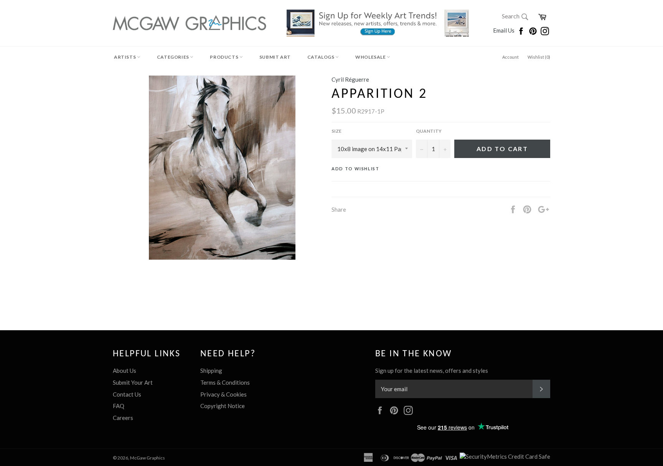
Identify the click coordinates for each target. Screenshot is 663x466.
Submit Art (275, 57)
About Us (124, 370)
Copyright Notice (222, 405)
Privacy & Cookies (223, 394)
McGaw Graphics (147, 458)
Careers (123, 417)
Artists (125, 57)
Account (510, 56)
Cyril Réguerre (350, 79)
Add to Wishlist (355, 168)
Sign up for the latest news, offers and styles (431, 370)
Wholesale (371, 57)
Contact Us (127, 394)
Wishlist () (539, 56)
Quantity (429, 131)
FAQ (118, 405)
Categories (173, 57)
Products (224, 57)
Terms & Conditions (225, 382)
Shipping (211, 370)
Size (336, 131)
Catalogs (321, 57)
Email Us (504, 30)
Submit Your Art (133, 382)
